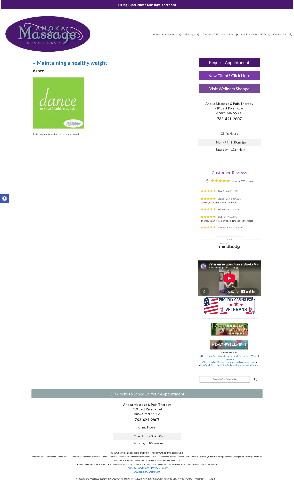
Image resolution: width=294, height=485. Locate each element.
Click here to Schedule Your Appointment (147, 393)
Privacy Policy (159, 467)
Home (156, 34)
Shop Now (227, 34)
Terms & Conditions (137, 467)
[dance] (58, 127)
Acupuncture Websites (87, 478)
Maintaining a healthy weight (70, 62)
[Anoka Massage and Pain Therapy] (48, 34)
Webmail (198, 478)
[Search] (255, 379)
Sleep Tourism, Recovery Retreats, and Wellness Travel (229, 362)
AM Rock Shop (249, 34)
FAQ (263, 34)
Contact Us (280, 34)
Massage (189, 34)
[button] (4, 198)
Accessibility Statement (147, 471)
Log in (212, 478)
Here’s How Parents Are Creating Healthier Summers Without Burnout (230, 357)
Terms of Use (170, 478)
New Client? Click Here (229, 75)
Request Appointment (229, 62)
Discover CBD (210, 34)
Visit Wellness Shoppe (229, 88)
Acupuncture (169, 34)
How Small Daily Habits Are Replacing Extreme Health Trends (229, 365)
